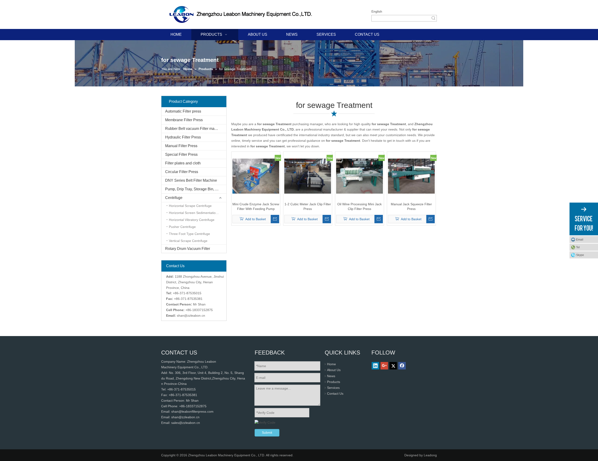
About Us (334, 370)
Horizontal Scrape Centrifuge (190, 206)
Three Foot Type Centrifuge (189, 234)
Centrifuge (173, 198)
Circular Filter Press (181, 172)
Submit (267, 432)
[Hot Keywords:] (434, 18)
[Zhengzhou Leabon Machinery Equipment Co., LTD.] (242, 14)
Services (333, 388)
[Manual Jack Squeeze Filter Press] (411, 175)
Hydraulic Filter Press (183, 137)
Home (331, 364)
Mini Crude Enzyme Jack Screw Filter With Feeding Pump (255, 206)
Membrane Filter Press (184, 120)
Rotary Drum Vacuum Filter (187, 249)
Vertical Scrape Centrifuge (188, 241)
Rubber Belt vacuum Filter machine (194, 129)
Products (333, 382)
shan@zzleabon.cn (191, 315)
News (331, 376)
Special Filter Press (181, 154)
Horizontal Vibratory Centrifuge (191, 220)
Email (579, 239)
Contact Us (335, 393)
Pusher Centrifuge (182, 227)
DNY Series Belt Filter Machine (191, 180)
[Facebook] (402, 365)
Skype (580, 255)
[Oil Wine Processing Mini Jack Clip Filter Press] (359, 175)
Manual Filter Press (181, 146)
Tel (578, 247)
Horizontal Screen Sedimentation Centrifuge (197, 213)
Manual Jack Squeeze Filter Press (411, 206)
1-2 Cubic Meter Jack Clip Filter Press (308, 206)
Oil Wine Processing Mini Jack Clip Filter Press (359, 206)
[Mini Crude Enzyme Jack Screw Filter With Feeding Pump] (255, 175)
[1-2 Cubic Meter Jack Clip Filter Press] (307, 175)
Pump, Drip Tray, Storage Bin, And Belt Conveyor (195, 189)
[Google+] (384, 365)
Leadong (430, 455)
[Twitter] (393, 365)
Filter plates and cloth (183, 163)
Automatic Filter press (183, 111)
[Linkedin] (375, 365)
